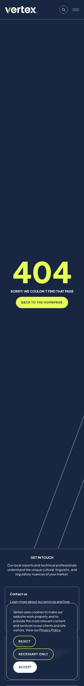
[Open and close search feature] (64, 10)
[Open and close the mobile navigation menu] (76, 9)
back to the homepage (42, 302)
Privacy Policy (50, 630)
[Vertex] (21, 9)
